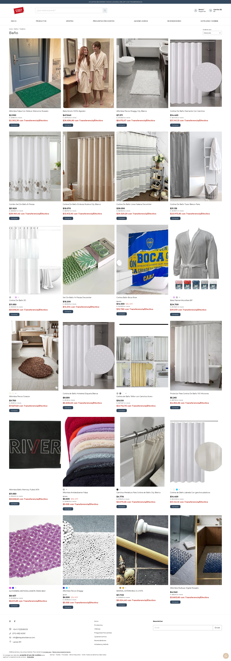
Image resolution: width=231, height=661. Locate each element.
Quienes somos (141, 21)
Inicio (13, 21)
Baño (16, 29)
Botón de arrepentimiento (62, 652)
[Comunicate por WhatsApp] (226, 656)
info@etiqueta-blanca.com (24, 637)
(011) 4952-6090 (19, 633)
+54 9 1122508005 (20, 629)
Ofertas (69, 21)
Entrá (201, 9)
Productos (41, 21)
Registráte (202, 11)
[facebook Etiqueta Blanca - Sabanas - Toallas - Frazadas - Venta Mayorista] (15, 621)
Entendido (30, 657)
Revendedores (174, 21)
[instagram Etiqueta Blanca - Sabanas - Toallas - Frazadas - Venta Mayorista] (10, 621)
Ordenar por (207, 29)
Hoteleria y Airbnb (209, 21)
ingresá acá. (47, 652)
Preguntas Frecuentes (104, 21)
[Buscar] (105, 10)
